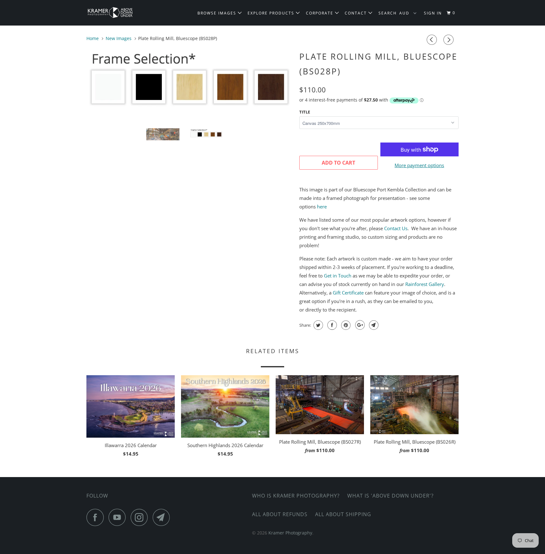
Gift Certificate (348, 292)
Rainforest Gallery (424, 284)
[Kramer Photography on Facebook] (96, 517)
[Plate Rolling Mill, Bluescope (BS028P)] (189, 81)
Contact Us (395, 228)
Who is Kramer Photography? (296, 495)
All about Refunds (280, 514)
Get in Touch (337, 275)
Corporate (320, 13)
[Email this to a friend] (372, 325)
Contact (356, 13)
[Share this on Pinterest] (345, 325)
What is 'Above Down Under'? (390, 495)
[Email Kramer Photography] (163, 517)
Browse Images (217, 13)
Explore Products (272, 13)
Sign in (433, 13)
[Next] (449, 40)
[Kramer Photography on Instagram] (141, 517)
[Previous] (433, 40)
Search (387, 13)
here (322, 206)
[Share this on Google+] (359, 325)
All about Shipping (343, 514)
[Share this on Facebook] (331, 325)
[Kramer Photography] (118, 13)
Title (304, 112)
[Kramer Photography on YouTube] (118, 517)
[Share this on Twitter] (317, 325)
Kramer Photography (290, 533)
